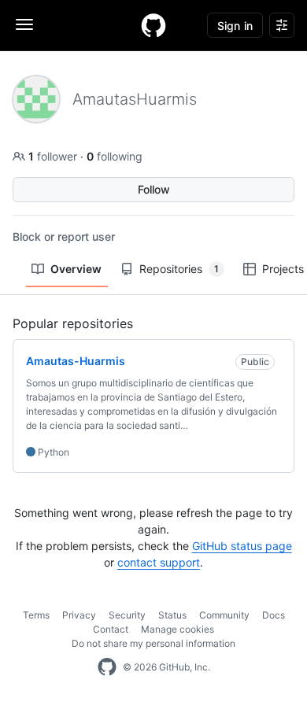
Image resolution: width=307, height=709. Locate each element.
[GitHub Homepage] (107, 667)
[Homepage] (153, 25)
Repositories (179, 268)
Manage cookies (177, 629)
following (114, 156)
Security (127, 615)
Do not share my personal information (153, 643)
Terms (36, 615)
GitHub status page (242, 545)
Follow (154, 189)
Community (224, 615)
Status (172, 615)
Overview (76, 268)
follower (54, 156)
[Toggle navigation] (24, 24)
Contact (110, 629)
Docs (273, 615)
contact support (158, 562)
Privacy (79, 615)
